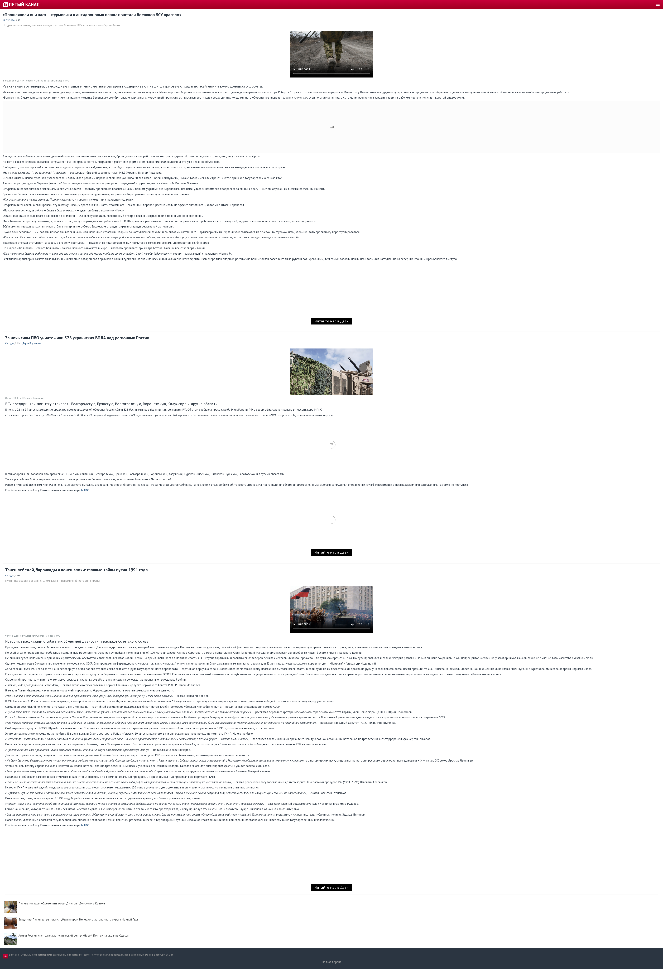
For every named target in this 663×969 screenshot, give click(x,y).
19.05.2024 (9, 20)
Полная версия (331, 962)
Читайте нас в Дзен (331, 321)
